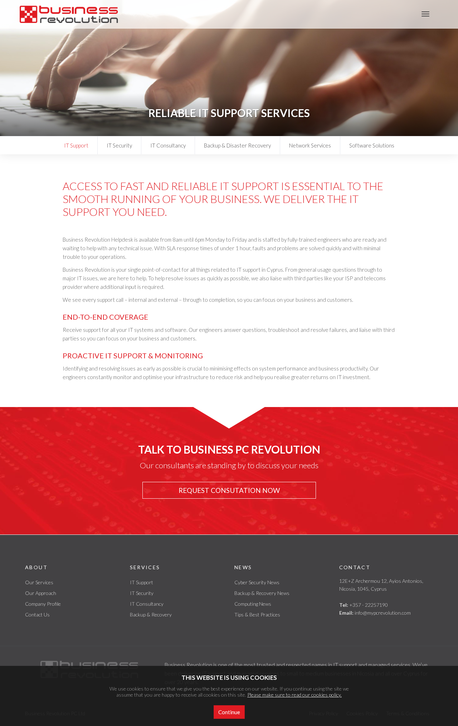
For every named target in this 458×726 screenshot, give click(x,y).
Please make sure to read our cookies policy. (294, 695)
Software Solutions (371, 145)
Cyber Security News (256, 582)
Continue (229, 712)
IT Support (76, 145)
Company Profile (43, 604)
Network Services (310, 145)
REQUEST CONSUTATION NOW (229, 490)
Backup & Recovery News (261, 593)
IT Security (119, 145)
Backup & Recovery (151, 614)
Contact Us (37, 614)
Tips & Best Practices (257, 614)
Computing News (252, 604)
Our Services (39, 582)
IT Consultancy (168, 145)
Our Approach (40, 593)
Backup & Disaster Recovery (237, 145)
